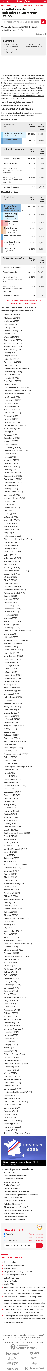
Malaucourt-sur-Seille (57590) (16, 864)
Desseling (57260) (11, 978)
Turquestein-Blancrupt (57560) (17, 1133)
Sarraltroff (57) (9, 1172)
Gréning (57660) (11, 912)
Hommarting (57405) (13, 372)
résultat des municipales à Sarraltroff (28, 96)
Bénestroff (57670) (12, 466)
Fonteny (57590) (11, 842)
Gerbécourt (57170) (12, 1023)
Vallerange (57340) (11, 722)
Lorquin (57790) (10, 356)
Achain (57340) (10, 1041)
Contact (10, 1337)
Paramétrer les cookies (27, 1340)
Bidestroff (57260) (11, 896)
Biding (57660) (10, 555)
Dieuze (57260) (10, 324)
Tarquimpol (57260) (12, 1079)
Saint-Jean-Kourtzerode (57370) (17, 394)
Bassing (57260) (10, 934)
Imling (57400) (10, 384)
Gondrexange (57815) (13, 482)
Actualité (9, 1234)
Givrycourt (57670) (11, 988)
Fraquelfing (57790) (12, 1026)
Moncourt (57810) (11, 1070)
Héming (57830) (11, 489)
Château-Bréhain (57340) (14, 1054)
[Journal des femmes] (12, 1353)
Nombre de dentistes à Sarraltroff (18, 1210)
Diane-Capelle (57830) (13, 650)
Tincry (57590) (10, 804)
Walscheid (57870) (11, 337)
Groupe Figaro (20, 1342)
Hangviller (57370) (11, 653)
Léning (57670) (10, 577)
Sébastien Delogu (11, 1278)
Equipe (21, 1335)
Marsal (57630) (10, 684)
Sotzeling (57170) (11, 1124)
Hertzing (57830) (11, 798)
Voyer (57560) (9, 504)
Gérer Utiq (40, 1340)
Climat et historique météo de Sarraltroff (21, 1195)
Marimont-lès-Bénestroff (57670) (18, 1092)
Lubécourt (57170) (11, 1067)
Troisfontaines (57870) (13, 346)
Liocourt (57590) (10, 852)
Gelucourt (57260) (11, 735)
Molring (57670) (10, 1130)
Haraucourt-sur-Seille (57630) (16, 918)
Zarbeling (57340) (11, 1057)
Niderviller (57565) (11, 359)
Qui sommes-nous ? (10, 1335)
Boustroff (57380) (11, 830)
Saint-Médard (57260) (13, 931)
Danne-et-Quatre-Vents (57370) (17, 391)
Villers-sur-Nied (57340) (14, 1029)
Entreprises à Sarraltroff (14, 1213)
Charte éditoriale (30, 1335)
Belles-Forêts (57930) (13, 703)
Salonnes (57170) (11, 782)
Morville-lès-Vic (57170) (13, 940)
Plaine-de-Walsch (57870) (15, 425)
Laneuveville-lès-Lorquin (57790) (18, 944)
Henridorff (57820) (11, 378)
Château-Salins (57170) (13, 331)
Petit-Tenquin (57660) (13, 710)
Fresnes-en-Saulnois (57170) (16, 754)
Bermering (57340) (12, 738)
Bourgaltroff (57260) (12, 706)
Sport (7, 1237)
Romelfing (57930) (12, 561)
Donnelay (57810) (11, 751)
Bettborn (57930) (11, 517)
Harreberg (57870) (11, 526)
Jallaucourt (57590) (12, 858)
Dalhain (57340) (10, 972)
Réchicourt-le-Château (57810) (17, 451)
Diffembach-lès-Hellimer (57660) (18, 539)
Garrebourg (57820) (12, 495)
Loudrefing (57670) (12, 628)
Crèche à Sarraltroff (12, 1182)
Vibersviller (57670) (12, 520)
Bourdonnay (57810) (12, 659)
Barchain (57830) (11, 991)
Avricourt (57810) (11, 435)
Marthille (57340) (11, 817)
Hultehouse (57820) (12, 536)
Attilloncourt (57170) (12, 969)
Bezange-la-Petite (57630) (15, 997)
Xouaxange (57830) (12, 567)
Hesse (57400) (10, 454)
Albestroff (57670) (11, 416)
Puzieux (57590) (10, 814)
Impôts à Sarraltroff (12, 1188)
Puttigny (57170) (11, 1045)
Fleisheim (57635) (11, 861)
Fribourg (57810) (10, 823)
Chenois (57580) (11, 1038)
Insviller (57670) (10, 808)
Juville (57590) (10, 839)
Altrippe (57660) (10, 533)
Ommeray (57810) (11, 871)
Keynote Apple (10, 1281)
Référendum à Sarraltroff (14, 1220)
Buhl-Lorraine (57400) (13, 349)
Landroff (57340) (11, 647)
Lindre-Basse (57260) (13, 678)
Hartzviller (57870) (11, 365)
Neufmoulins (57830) (13, 1120)
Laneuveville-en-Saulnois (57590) (18, 631)
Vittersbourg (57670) (12, 558)
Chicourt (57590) (11, 1013)
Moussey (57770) (11, 441)
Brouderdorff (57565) (12, 362)
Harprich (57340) (11, 770)
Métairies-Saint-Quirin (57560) (16, 640)
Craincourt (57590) (11, 694)
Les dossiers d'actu (13, 1240)
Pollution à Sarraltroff (13, 1204)
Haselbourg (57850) (12, 624)
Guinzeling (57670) (12, 1076)
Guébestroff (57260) (12, 1083)
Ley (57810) (8, 928)
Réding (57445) (10, 334)
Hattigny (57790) (11, 672)
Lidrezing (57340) (11, 1035)
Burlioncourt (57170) (12, 868)
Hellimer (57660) (11, 463)
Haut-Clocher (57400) (13, 552)
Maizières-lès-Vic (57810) (14, 498)
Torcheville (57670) (12, 890)
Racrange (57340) (11, 406)
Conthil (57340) (10, 836)
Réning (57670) (10, 874)
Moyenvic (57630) (11, 599)
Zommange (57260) (12, 1108)
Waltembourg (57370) (13, 691)
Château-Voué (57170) (13, 909)
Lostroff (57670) (10, 1051)
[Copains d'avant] (12, 1363)
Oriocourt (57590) (11, 1095)
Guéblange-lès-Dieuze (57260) (17, 833)
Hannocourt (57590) (12, 1127)
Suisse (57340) (10, 994)
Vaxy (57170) (9, 801)
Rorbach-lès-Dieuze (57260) (16, 1101)
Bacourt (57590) (10, 906)
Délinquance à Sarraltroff (14, 1201)
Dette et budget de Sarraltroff (16, 1191)
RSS (27, 1337)
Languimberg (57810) (13, 827)
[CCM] (35, 1353)
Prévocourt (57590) (12, 937)
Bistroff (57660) (10, 580)
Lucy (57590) (9, 700)
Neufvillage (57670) (12, 1098)
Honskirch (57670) (12, 716)
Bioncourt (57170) (11, 612)
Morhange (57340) (11, 321)
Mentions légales (8, 1342)
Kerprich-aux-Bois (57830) (15, 741)
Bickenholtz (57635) (12, 1019)
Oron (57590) (9, 921)
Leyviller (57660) (11, 485)
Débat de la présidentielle (15, 1275)
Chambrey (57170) (11, 583)
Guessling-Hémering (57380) (16, 368)
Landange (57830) (11, 665)
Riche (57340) (10, 773)
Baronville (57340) (11, 530)
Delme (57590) (10, 353)
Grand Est (29, 5)
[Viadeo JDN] (35, 1363)
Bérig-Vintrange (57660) (14, 725)
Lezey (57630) (10, 1004)
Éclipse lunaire (10, 1268)
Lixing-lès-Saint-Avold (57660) (16, 387)
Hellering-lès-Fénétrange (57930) (18, 767)
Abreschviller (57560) (13, 340)
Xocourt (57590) (10, 962)
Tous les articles (19, 1337)
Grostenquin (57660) (12, 422)
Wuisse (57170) (10, 1073)
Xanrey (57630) (10, 925)
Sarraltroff (29, 44)
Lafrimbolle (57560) (12, 719)
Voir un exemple (36, 1234)
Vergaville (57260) (11, 460)
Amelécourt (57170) (12, 893)
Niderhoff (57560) (11, 637)
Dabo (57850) (9, 327)
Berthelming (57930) (13, 476)
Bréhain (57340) (10, 975)
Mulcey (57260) (10, 729)
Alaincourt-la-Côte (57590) (15, 786)
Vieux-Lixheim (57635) (13, 656)
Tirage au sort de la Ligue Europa (18, 1271)
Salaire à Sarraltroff (11, 1185)
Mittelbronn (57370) (12, 400)
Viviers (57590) (10, 887)
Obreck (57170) (10, 1114)
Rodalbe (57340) (11, 662)
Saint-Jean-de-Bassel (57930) (16, 571)
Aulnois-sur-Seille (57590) (14, 593)
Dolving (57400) (16, 30)
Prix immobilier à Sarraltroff (15, 1217)
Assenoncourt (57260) (13, 899)
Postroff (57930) (10, 744)
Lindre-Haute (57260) (13, 1105)
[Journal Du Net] (12, 1358)
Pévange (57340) (11, 1111)
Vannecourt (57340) (12, 1060)
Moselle (39, 5)
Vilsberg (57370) (11, 545)
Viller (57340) (9, 789)
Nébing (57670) (10, 564)
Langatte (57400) (11, 403)
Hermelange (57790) (12, 687)
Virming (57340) (11, 618)
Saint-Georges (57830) (13, 748)
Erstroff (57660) (10, 760)
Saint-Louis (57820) (12, 409)
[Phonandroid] (35, 1368)
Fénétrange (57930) (12, 397)
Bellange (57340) (11, 1086)
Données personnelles (10, 1340)
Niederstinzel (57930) (13, 675)
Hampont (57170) (11, 811)
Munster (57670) (11, 669)
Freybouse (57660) (12, 508)
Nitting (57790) (10, 457)
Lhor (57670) (9, 855)
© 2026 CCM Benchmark (36, 1342)
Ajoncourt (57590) (11, 953)
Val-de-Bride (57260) (12, 473)
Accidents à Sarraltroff (13, 1198)
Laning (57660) (10, 432)
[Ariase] (12, 1368)
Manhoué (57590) (11, 846)
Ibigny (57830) (10, 1007)
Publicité (41, 1335)
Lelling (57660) (10, 501)
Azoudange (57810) (12, 1010)
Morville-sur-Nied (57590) (14, 883)
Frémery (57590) (11, 1016)
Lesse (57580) (10, 732)
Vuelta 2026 (9, 1284)
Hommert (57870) (11, 602)
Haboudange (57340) (13, 697)
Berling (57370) (10, 596)
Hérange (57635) (11, 947)
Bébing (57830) (10, 757)
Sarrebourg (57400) (12, 315)
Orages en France (11, 1262)
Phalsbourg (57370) (12, 318)
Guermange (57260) (12, 985)
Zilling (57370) (10, 634)
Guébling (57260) (11, 880)
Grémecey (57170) (11, 959)
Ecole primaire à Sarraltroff (15, 1176)
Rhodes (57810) (10, 877)
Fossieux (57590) (11, 763)
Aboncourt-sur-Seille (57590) (16, 1064)
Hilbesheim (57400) (12, 413)
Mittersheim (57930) (12, 428)
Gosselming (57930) (12, 438)
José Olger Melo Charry (14, 1265)
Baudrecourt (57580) (12, 792)
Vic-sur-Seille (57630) (13, 343)
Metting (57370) (10, 514)
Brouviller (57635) (11, 511)
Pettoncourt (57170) (12, 621)
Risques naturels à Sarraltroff (16, 1207)
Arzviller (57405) (10, 470)
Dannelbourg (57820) (13, 479)
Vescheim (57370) (11, 605)
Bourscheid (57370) (12, 795)
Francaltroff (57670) (12, 375)
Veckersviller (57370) (12, 681)
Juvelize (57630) (10, 1048)
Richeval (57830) (11, 915)
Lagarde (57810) (10, 776)
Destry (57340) (10, 902)
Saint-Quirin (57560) (12, 381)
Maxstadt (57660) (11, 615)
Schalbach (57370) (11, 523)
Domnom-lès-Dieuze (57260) (16, 956)
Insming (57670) (11, 419)
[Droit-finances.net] (35, 1358)
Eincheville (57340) (12, 713)
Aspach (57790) (10, 1117)
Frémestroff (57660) (12, 609)
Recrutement (35, 1337)
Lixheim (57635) (10, 444)
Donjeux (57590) (11, 1000)
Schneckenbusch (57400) (15, 590)
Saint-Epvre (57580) (12, 779)
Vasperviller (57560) (12, 574)
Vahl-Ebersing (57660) (13, 492)
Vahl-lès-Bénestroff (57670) (15, 849)
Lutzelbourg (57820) (12, 447)
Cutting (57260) (10, 981)
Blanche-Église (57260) (13, 950)
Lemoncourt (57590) (12, 1089)
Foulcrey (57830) (11, 820)
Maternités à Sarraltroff (13, 1179)
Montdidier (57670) (12, 1032)
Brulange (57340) (11, 966)
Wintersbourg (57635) (13, 643)
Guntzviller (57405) (12, 542)
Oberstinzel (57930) (20, 27)
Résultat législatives (14, 5)
